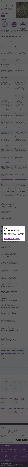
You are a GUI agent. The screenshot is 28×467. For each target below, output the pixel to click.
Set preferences (17, 238)
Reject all (11, 238)
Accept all (6, 238)
